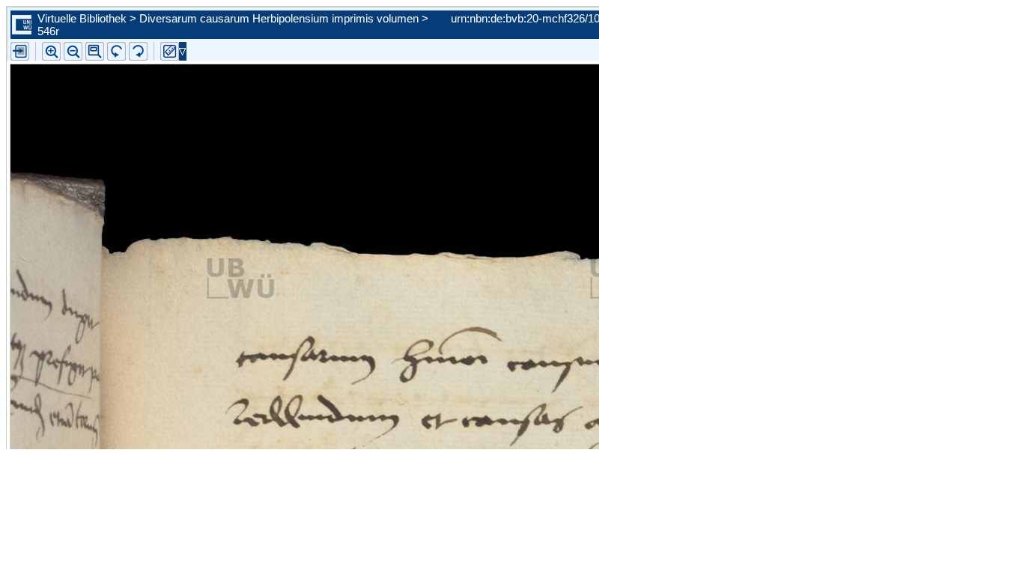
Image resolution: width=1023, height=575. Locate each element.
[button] (94, 51)
